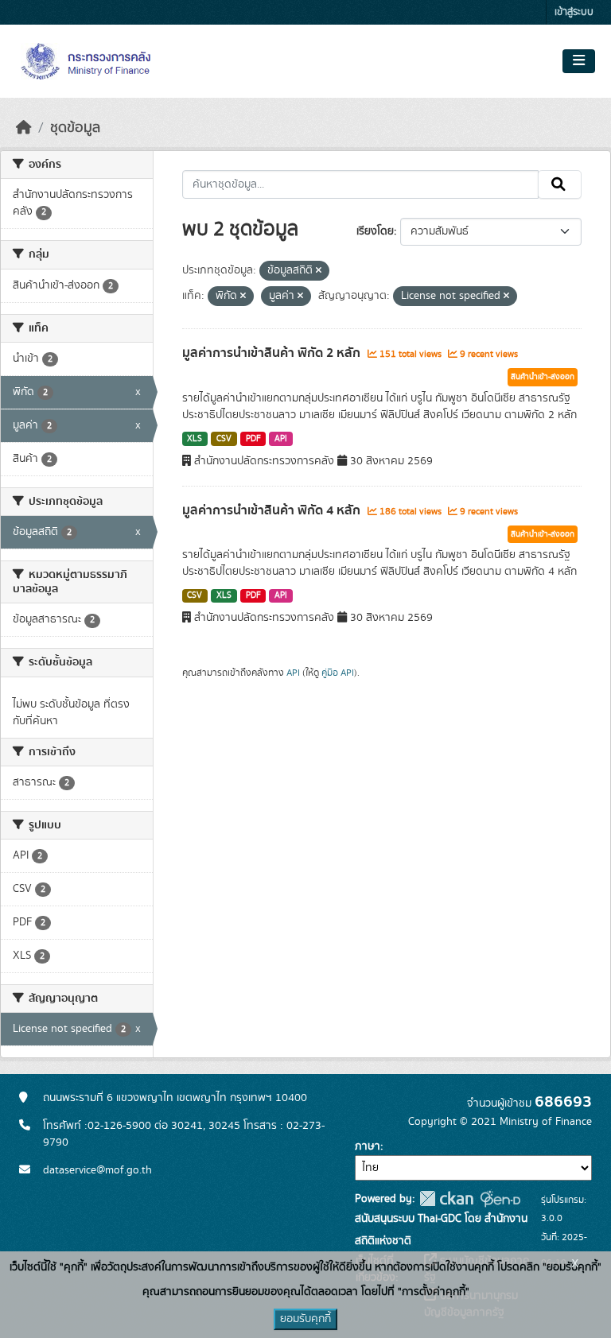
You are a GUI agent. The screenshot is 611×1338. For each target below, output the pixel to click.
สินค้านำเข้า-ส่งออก (542, 376)
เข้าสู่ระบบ (574, 12)
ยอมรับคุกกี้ (305, 1319)
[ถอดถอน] (318, 271)
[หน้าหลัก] (24, 128)
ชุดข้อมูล (75, 128)
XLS (194, 438)
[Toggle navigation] (578, 61)
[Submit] (560, 184)
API (280, 438)
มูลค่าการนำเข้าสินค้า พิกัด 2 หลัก (273, 353)
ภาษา (367, 1146)
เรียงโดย (375, 231)
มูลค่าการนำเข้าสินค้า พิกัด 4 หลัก (273, 510)
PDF (253, 438)
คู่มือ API (337, 672)
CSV (224, 438)
